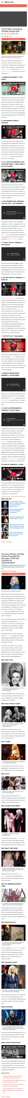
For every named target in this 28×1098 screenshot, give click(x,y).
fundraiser (3, 441)
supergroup (19, 309)
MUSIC (8, 1097)
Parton (3, 611)
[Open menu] (2, 2)
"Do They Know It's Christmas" (8, 298)
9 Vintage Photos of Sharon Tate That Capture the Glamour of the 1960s (12, 1077)
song (16, 106)
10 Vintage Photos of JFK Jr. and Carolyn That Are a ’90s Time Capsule (13, 1085)
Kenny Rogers (19, 838)
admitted (23, 326)
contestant (12, 356)
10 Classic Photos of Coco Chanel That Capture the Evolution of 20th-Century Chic (12, 1090)
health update (8, 635)
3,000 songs (20, 621)
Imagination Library (15, 948)
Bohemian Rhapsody (13, 239)
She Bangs (12, 398)
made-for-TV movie (6, 156)
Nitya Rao (5, 571)
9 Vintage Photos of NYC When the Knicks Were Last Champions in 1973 (13, 1081)
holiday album (4, 400)
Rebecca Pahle (7, 33)
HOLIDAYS (9, 542)
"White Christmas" (5, 69)
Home (3, 542)
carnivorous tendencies (12, 458)
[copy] (10, 36)
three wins (3, 234)
